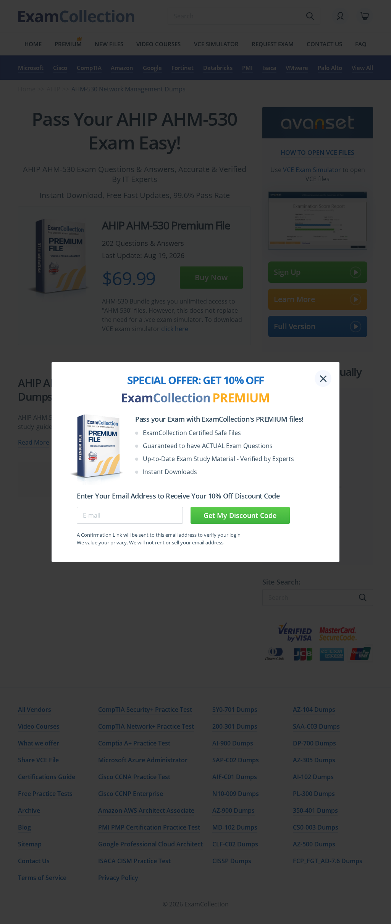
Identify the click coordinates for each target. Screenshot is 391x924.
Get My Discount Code (240, 515)
